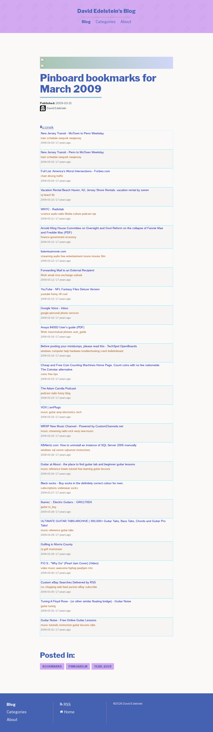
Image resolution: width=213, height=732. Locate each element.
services (74, 313)
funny (54, 294)
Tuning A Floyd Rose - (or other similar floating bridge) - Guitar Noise (86, 601)
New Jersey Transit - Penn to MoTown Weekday (72, 152)
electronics (69, 412)
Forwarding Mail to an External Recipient (67, 270)
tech (79, 412)
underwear (64, 488)
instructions (83, 450)
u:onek (48, 127)
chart (44, 176)
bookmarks (52, 666)
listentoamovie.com (53, 251)
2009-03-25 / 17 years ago (56, 436)
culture (77, 213)
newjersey (75, 138)
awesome (62, 568)
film (103, 256)
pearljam (82, 568)
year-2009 (102, 666)
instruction (65, 625)
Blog (86, 22)
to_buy (52, 507)
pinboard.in (77, 666)
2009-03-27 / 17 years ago (56, 492)
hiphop (72, 568)
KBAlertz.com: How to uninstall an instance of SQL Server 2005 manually (88, 445)
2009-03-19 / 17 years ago (56, 336)
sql (53, 450)
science (45, 213)
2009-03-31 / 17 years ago (56, 610)
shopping (50, 587)
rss (43, 587)
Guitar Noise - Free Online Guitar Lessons (68, 620)
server (60, 450)
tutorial (73, 468)
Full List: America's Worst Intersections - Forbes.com (75, 171)
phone (64, 313)
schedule (52, 138)
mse (57, 275)
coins (44, 374)
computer (57, 351)
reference (54, 468)
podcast (87, 213)
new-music (87, 431)
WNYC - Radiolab (52, 209)
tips (55, 374)
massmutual (55, 331)
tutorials (53, 625)
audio (54, 213)
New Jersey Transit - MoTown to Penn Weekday (72, 133)
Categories (105, 22)
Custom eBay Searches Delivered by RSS (68, 582)
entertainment (74, 256)
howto (64, 468)
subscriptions (49, 488)
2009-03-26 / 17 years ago (56, 454)
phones (67, 331)
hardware (75, 351)
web (59, 587)
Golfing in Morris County (57, 544)
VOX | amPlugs (51, 407)
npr (94, 213)
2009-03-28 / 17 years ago (56, 511)
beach (47, 194)
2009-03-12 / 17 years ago (56, 242)
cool (64, 294)
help (66, 351)
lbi (53, 194)
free (63, 256)
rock (70, 431)
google (45, 313)
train (43, 138)
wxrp (77, 431)
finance (45, 237)
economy (70, 237)
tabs (71, 530)
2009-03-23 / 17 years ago (56, 379)
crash (103, 351)
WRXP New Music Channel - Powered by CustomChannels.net (82, 426)
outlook (78, 275)
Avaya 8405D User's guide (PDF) (62, 327)
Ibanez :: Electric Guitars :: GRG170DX (66, 502)
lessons (105, 468)
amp (59, 412)
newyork (63, 138)
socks (74, 488)
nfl (60, 294)
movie (87, 256)
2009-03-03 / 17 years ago (56, 142)
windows (46, 351)
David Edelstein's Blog (106, 11)
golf (46, 549)
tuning (52, 606)
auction (73, 587)
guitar (52, 412)
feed (65, 587)
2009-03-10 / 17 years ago (56, 199)
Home (68, 712)
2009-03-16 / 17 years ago (56, 317)
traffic (59, 176)
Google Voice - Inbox (54, 308)
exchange (67, 275)
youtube (45, 294)
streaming (47, 256)
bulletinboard (115, 351)
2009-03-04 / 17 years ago (56, 180)
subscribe (91, 587)
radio (61, 213)
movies (96, 256)
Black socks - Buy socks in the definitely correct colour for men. (82, 483)
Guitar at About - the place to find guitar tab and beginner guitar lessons (88, 464)
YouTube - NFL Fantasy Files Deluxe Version (70, 289)
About (125, 22)
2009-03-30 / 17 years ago (56, 573)
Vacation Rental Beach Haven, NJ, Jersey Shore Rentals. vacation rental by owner (95, 190)
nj (42, 194)
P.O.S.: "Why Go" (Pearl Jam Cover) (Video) (70, 563)
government (57, 237)
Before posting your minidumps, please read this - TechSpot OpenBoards (89, 346)
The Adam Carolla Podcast (58, 388)
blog (67, 393)
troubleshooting (90, 351)
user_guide (79, 331)
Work (44, 275)
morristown (55, 549)
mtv (90, 568)
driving (52, 176)
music (44, 412)
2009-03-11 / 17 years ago (56, 218)
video (44, 568)
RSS (67, 704)
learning (88, 468)
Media (68, 213)
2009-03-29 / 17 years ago (56, 534)
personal (55, 313)
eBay (81, 587)
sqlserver (70, 450)
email (51, 275)
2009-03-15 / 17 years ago (56, 298)
